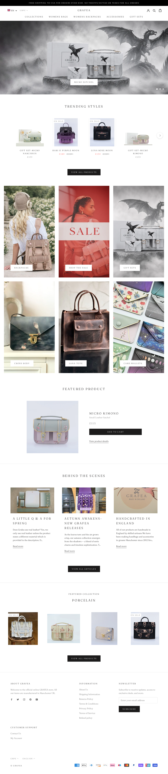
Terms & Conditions (88, 703)
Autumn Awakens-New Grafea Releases (83, 523)
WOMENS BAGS (58, 16)
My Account (16, 738)
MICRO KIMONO (104, 413)
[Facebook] (11, 699)
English (28, 759)
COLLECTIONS (34, 16)
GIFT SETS (136, 16)
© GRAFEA (16, 766)
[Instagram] (24, 699)
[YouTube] (37, 699)
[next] (160, 135)
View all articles (84, 569)
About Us (83, 689)
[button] (12, 10)
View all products (84, 172)
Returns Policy (86, 699)
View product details (99, 441)
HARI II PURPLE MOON (65, 150)
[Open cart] (160, 10)
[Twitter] (18, 699)
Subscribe (129, 709)
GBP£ (23, 10)
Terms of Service (87, 713)
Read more (18, 546)
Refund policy (85, 718)
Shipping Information (89, 694)
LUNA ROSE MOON (102, 150)
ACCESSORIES (115, 16)
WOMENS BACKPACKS (87, 16)
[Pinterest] (30, 699)
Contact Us (15, 733)
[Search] (154, 10)
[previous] (8, 135)
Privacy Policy (86, 708)
